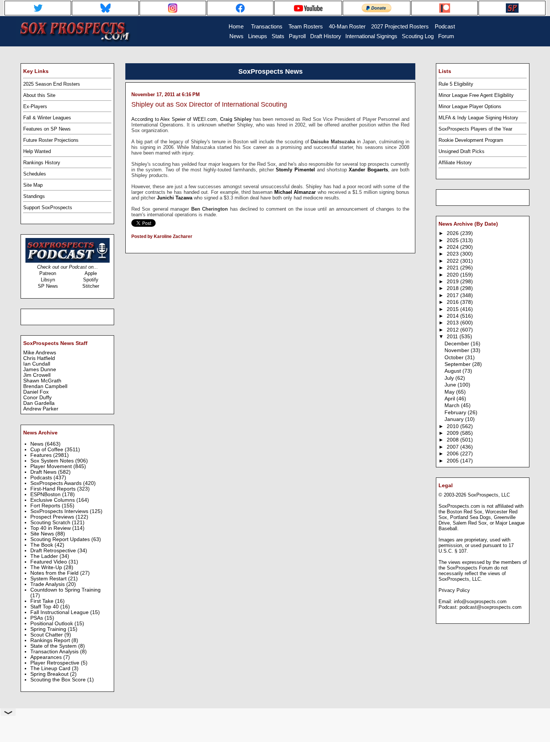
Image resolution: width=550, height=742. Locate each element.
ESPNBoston (46, 494)
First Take (42, 601)
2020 (453, 275)
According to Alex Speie (157, 119)
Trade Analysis (48, 584)
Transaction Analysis (55, 651)
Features (41, 455)
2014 (453, 316)
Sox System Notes (52, 461)
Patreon (47, 273)
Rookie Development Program (471, 140)
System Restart (49, 578)
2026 (453, 233)
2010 (453, 426)
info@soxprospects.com (480, 601)
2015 (453, 309)
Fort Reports (46, 506)
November (457, 350)
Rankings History (41, 162)
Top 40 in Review (51, 528)
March (452, 405)
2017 (453, 295)
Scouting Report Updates (60, 539)
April (450, 398)
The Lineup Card (51, 668)
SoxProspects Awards (56, 483)
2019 (453, 281)
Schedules (34, 174)
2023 (453, 254)
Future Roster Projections (51, 140)
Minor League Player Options (470, 106)
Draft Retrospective (53, 550)
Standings (34, 196)
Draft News (44, 472)
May (450, 392)
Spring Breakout (50, 674)
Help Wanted (37, 151)
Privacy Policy (454, 590)
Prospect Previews (53, 517)
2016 (453, 302)
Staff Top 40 (45, 607)
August (453, 371)
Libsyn (48, 280)
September (458, 364)
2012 (453, 330)
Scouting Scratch (51, 522)
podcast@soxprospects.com (490, 607)
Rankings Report (50, 640)
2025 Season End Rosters (51, 84)
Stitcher (90, 286)
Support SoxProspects (47, 207)
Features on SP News (47, 129)
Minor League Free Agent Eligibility (476, 95)
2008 (453, 440)
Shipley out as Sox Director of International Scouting (209, 104)
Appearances (46, 657)
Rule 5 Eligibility (456, 84)
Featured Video (49, 562)
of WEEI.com (201, 119)
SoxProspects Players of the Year (475, 129)
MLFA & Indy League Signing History (478, 117)
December (457, 343)
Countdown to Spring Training (65, 590)
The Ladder (44, 556)
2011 (453, 336)
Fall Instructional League (60, 612)
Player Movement (51, 466)
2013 (453, 323)
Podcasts (42, 477)
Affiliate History (455, 162)
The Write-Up (47, 567)
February (456, 412)
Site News (42, 534)
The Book (42, 545)
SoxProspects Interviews (60, 511)
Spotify (90, 280)
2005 (453, 461)
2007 (453, 447)
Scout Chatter (47, 635)
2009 (453, 433)
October (454, 357)
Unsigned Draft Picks (462, 151)
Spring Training (49, 629)
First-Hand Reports (53, 489)
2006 (453, 454)
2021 (453, 268)
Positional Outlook (52, 623)
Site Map (33, 185)
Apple (91, 273)
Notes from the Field (55, 573)
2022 (453, 261)
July (449, 378)
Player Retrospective (55, 663)
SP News (48, 286)
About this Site (39, 95)
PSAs (37, 618)
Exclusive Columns (53, 500)
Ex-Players (35, 106)
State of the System (54, 646)
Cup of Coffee (47, 449)
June (451, 385)
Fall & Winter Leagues (47, 117)
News (37, 444)
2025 (453, 240)
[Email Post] (131, 246)
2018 (453, 288)
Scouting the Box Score (58, 680)
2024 (453, 247)
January (454, 419)
